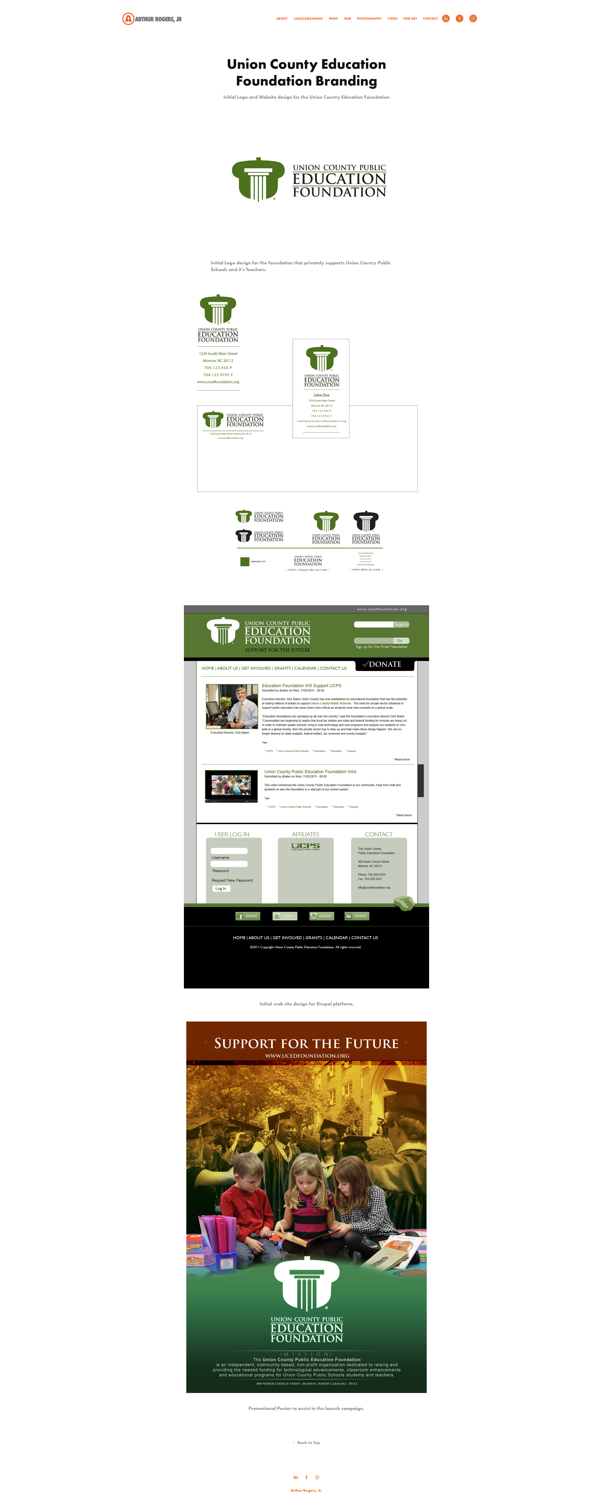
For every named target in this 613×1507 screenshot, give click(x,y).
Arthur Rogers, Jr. (307, 1490)
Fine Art (410, 18)
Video (392, 18)
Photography (369, 18)
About (282, 18)
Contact (430, 18)
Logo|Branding (308, 18)
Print (333, 18)
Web (347, 18)
